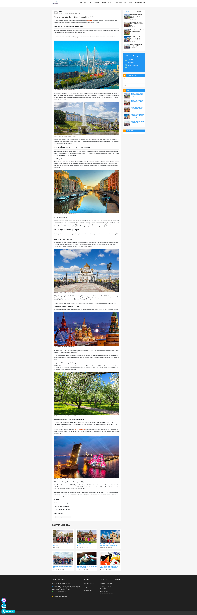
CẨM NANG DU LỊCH (106, 2)
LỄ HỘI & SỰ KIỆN (88, 590)
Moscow (127, 82)
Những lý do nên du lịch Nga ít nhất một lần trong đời (136, 24)
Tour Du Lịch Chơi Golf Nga (136, 2)
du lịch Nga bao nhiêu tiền (63, 517)
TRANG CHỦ (82, 2)
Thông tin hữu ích (120, 2)
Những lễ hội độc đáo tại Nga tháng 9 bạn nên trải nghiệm (136, 16)
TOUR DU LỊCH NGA (93, 2)
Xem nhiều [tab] (139, 11)
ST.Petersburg (128, 78)
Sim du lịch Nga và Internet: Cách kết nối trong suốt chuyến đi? (87, 567)
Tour (126, 85)
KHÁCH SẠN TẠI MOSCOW (106, 583)
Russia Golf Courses (89, 583)
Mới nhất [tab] (128, 11)
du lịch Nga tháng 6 (80, 429)
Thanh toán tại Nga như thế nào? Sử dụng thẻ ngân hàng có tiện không (109, 567)
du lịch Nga (89, 20)
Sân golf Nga (87, 587)
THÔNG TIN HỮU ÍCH (63, 13)
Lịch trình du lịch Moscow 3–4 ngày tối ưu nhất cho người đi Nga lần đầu (109, 544)
